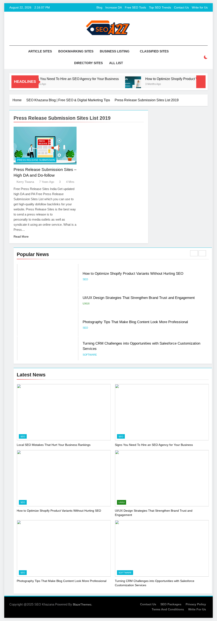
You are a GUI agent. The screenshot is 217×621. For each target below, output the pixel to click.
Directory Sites (88, 63)
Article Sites (40, 51)
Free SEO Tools (135, 7)
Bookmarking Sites (75, 51)
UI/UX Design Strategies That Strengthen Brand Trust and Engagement (139, 298)
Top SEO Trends (160, 7)
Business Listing (114, 51)
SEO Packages (170, 604)
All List (116, 63)
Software (90, 354)
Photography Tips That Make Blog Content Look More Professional (135, 322)
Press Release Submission (36, 160)
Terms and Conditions (168, 609)
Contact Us (181, 7)
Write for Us (200, 7)
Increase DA (113, 7)
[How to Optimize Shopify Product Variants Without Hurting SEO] (126, 84)
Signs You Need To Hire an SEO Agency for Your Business (67, 79)
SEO (85, 279)
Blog (99, 7)
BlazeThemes (82, 604)
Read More (21, 236)
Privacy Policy (196, 604)
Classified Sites (154, 51)
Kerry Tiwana (25, 181)
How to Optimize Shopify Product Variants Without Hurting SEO (133, 273)
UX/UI (86, 303)
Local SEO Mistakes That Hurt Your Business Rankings (53, 444)
